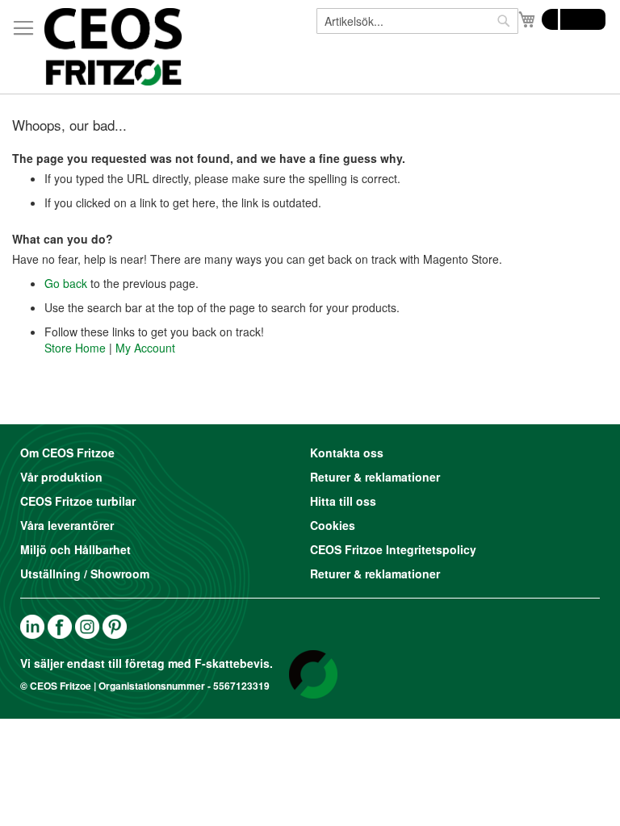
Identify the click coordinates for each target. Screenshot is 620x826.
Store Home (75, 348)
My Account (145, 348)
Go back (65, 283)
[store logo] (113, 47)
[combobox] (417, 21)
